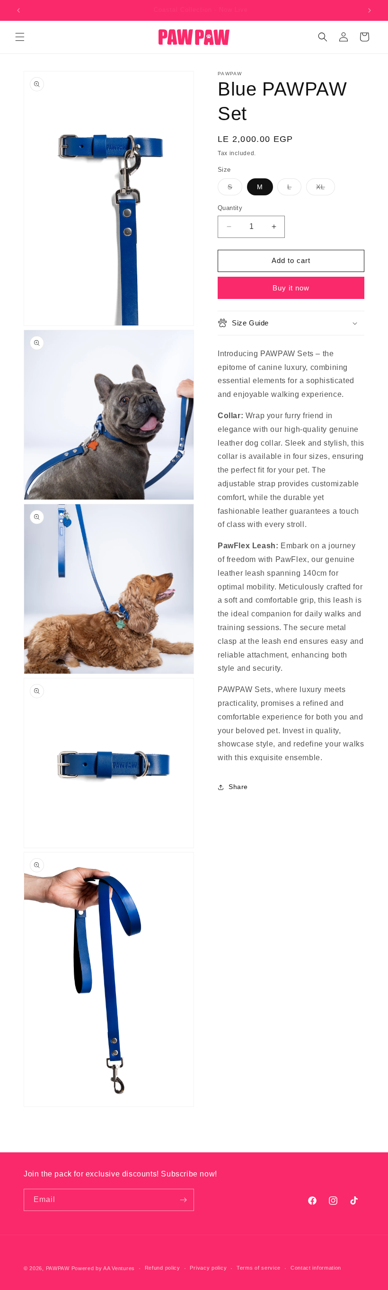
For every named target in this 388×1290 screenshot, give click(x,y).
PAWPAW (58, 1268)
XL (325, 189)
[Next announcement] (369, 10)
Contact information (316, 1268)
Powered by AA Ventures (103, 1268)
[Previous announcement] (18, 10)
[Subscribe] (183, 1200)
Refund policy (162, 1268)
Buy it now (291, 288)
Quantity (230, 207)
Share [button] (238, 786)
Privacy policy (208, 1268)
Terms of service (259, 1268)
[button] (19, 36)
